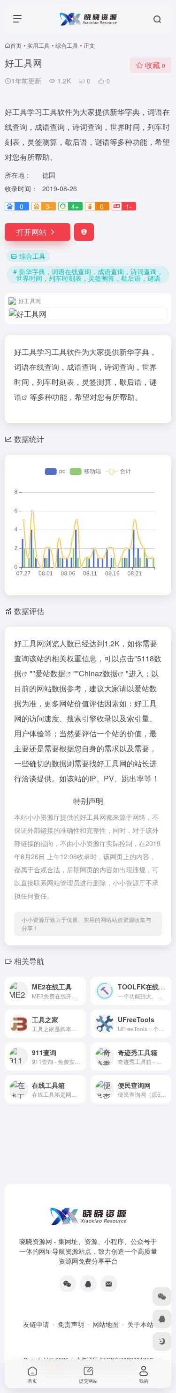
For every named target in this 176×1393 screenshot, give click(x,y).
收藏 (155, 65)
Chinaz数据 (98, 673)
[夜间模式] (162, 1341)
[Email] (108, 1283)
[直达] (80, 990)
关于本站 (140, 1324)
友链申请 (36, 1324)
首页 (16, 45)
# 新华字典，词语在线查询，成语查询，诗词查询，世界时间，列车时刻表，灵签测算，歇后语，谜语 (88, 275)
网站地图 (105, 1324)
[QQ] (88, 1283)
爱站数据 (50, 673)
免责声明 (71, 1324)
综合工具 (66, 45)
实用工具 (38, 45)
